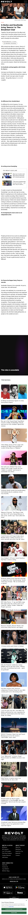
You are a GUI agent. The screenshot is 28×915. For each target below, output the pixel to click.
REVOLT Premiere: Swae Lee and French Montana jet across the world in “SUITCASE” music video (13, 735)
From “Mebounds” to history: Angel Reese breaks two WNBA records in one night (13, 757)
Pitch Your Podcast (7, 853)
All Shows (4, 847)
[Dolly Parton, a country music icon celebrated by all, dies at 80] (14, 769)
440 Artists (5, 857)
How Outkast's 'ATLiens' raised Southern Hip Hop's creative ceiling (13, 558)
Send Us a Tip (19, 851)
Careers (18, 855)
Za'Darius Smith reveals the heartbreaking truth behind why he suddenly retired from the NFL (13, 492)
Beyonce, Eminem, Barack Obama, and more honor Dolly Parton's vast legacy (12, 626)
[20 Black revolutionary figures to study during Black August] (14, 392)
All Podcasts (5, 849)
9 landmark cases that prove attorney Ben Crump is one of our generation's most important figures (13, 823)
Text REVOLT (5, 869)
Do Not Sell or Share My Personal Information (14, 909)
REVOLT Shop (6, 871)
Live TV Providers (6, 851)
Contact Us (5, 867)
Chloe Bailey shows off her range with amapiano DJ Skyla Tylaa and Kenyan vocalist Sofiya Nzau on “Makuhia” (12, 446)
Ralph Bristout (7, 41)
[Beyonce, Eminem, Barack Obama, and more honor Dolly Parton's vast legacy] (14, 617)
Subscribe (4, 865)
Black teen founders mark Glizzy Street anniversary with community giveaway (19, 175)
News (2, 22)
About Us (18, 847)
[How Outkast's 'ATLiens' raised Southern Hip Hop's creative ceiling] (14, 549)
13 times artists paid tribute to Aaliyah (12, 646)
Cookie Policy (11, 906)
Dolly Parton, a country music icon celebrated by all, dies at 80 (11, 779)
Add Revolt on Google (10, 43)
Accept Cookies (14, 912)
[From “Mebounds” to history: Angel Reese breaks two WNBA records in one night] (14, 747)
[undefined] (7, 175)
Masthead (18, 849)
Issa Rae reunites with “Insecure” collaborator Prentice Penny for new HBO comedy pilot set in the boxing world (13, 690)
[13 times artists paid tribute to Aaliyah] (14, 637)
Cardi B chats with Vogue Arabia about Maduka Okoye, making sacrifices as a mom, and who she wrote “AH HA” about (12, 537)
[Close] (26, 900)
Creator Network (6, 855)
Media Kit (18, 853)
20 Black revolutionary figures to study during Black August (12, 401)
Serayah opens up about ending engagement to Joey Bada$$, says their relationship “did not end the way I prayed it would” (13, 801)
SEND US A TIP (14, 881)
